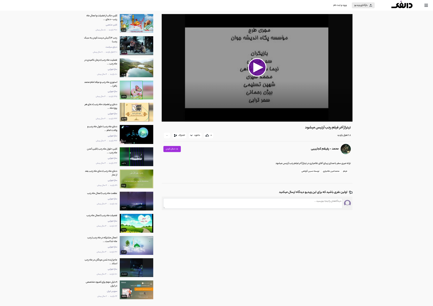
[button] (257, 67)
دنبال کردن (171, 149)
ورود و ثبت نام (340, 5)
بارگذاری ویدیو (361, 5)
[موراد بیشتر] (166, 135)
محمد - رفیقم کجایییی (325, 149)
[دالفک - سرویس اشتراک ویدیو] (404, 5)
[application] (257, 68)
